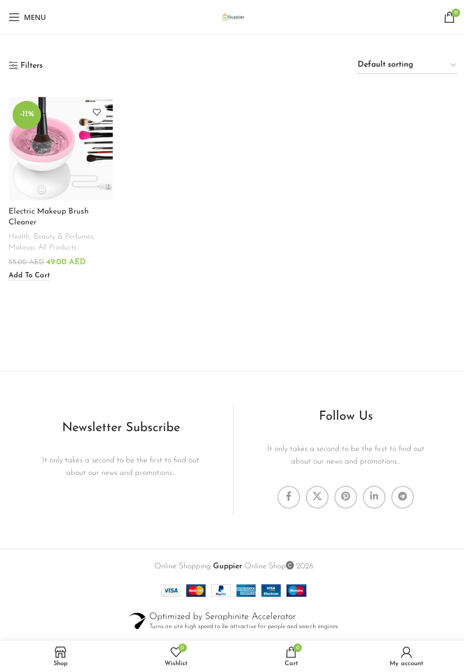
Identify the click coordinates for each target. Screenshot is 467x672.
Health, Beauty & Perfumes (51, 236)
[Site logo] (233, 17)
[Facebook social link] (288, 497)
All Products (57, 247)
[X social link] (317, 497)
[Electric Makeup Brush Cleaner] (61, 149)
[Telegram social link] (402, 497)
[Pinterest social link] (345, 497)
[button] (29, 276)
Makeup (21, 247)
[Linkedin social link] (374, 497)
